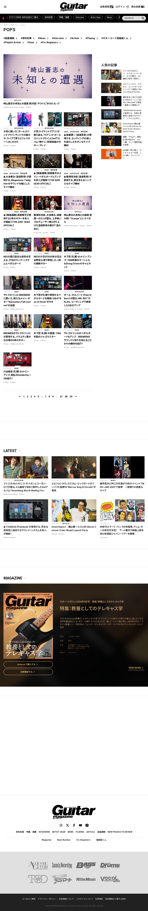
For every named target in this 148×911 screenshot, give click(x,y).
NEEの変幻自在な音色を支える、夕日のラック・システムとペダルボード (17, 260)
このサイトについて (84, 899)
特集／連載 (64, 17)
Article (17, 100)
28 (66, 396)
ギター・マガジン (10, 25)
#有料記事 (28, 38)
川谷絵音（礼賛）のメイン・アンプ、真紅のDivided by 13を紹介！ (17, 375)
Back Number (64, 840)
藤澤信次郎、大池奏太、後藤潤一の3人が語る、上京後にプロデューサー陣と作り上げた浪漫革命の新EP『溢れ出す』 (47, 222)
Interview (80, 17)
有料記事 (49, 17)
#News (44, 38)
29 (71, 396)
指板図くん (101, 840)
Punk (55, 534)
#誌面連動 (10, 38)
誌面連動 (101, 832)
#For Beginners (51, 42)
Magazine (15, 578)
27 (61, 396)
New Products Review (120, 832)
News (109, 17)
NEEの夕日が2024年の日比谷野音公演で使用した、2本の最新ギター (48, 260)
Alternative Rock (11, 107)
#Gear (32, 42)
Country (104, 537)
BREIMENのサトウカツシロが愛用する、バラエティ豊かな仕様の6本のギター (17, 337)
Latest (12, 451)
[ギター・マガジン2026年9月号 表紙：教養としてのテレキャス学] (28, 657)
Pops (22, 107)
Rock (29, 107)
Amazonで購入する (28, 664)
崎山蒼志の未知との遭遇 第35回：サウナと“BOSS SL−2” (31, 103)
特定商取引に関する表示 (115, 899)
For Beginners (83, 840)
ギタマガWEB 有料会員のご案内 (23, 17)
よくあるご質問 (28, 899)
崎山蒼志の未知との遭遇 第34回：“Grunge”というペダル (78, 218)
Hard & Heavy (70, 309)
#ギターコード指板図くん (116, 38)
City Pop (38, 233)
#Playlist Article (14, 42)
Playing (80, 832)
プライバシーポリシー (47, 899)
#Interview (60, 38)
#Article (76, 38)
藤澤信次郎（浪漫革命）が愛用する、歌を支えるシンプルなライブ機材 (78, 180)
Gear (66, 132)
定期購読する (28, 672)
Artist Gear (96, 17)
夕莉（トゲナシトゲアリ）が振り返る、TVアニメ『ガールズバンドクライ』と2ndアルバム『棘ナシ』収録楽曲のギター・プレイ (47, 138)
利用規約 (99, 899)
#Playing (92, 38)
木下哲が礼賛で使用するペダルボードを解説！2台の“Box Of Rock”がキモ (47, 298)
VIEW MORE (137, 668)
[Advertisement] (74, 725)
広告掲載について (66, 899)
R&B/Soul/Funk (18, 309)
